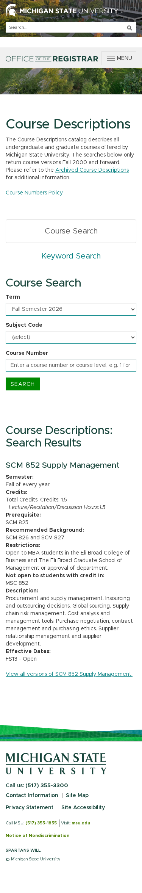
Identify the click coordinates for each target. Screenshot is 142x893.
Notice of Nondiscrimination (37, 835)
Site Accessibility (83, 807)
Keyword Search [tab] (71, 256)
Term (13, 297)
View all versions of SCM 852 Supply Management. (69, 674)
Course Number (27, 353)
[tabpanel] (71, 333)
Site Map (77, 795)
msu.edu (81, 823)
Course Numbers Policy (34, 193)
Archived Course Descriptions (92, 170)
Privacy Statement (29, 807)
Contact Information (32, 795)
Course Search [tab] (71, 231)
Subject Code (24, 325)
